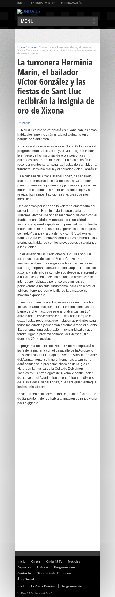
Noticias (33, 47)
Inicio (21, 3)
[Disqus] (57, 481)
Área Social (25, 579)
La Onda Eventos (43, 3)
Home (21, 47)
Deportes (24, 567)
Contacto (24, 573)
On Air (35, 561)
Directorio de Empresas (54, 573)
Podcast (42, 567)
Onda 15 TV (54, 561)
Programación (71, 3)
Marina (26, 122)
